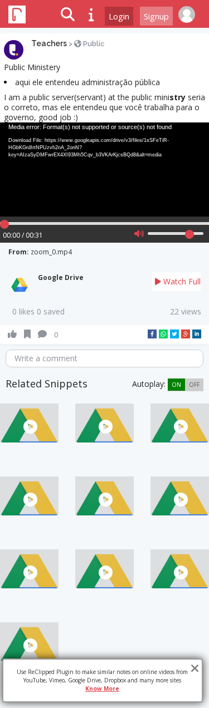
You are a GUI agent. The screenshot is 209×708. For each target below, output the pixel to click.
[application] (104, 169)
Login (119, 16)
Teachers (49, 43)
